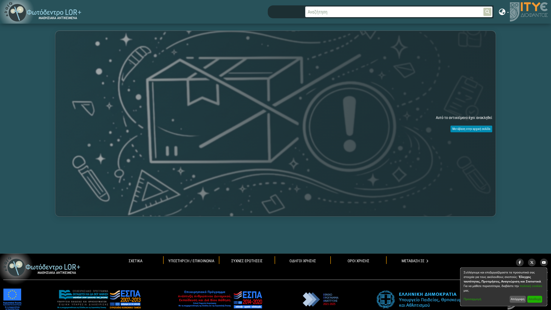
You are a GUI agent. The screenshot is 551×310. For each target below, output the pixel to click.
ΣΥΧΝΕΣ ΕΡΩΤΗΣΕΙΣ (247, 260)
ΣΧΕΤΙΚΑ (135, 260)
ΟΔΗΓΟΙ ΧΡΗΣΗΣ (302, 260)
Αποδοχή (534, 299)
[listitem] (520, 262)
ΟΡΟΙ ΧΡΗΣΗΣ (358, 260)
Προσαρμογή (472, 299)
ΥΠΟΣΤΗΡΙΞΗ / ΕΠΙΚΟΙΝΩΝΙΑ (191, 260)
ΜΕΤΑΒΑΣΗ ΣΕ (413, 260)
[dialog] (504, 287)
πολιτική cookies (531, 286)
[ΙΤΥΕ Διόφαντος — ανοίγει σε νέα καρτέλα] (529, 12)
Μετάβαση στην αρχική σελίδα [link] (471, 129)
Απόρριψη (518, 299)
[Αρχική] (41, 266)
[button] (43, 12)
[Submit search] (487, 12)
